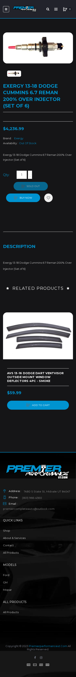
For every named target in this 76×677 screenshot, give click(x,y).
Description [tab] (19, 246)
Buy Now (25, 197)
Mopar (7, 589)
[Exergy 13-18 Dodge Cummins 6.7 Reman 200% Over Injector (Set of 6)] (14, 74)
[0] (65, 9)
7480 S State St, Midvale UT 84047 (47, 491)
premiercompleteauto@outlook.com (29, 508)
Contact (8, 545)
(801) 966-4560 (32, 497)
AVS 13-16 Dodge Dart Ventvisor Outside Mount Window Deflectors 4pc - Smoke (35, 377)
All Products (11, 552)
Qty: (6, 175)
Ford (6, 575)
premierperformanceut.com (48, 646)
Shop (6, 530)
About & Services (14, 538)
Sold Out (33, 186)
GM (5, 582)
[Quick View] (8, 333)
